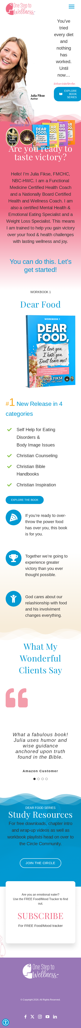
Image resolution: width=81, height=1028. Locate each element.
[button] (21, 9)
